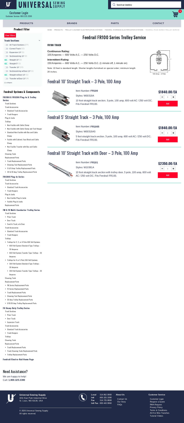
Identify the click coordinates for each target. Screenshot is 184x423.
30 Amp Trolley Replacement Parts (20, 299)
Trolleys (8, 121)
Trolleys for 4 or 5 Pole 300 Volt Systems (22, 260)
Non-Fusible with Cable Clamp (18, 125)
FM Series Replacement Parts (18, 285)
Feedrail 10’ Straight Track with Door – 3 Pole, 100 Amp (93, 153)
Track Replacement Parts (16, 161)
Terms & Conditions (158, 410)
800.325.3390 (26, 16)
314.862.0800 (106, 395)
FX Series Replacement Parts (18, 289)
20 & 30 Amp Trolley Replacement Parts (22, 172)
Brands (72, 23)
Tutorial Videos (156, 416)
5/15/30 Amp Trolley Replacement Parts (22, 303)
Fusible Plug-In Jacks (15, 201)
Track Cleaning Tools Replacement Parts (22, 351)
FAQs (119, 405)
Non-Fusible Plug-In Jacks (16, 198)
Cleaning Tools (10, 154)
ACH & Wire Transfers (159, 413)
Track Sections (10, 103)
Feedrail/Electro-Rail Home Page (18, 359)
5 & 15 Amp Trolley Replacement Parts (21, 168)
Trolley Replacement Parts (17, 354)
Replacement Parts (12, 157)
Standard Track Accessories (17, 110)
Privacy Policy (156, 407)
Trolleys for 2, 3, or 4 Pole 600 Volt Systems (23, 242)
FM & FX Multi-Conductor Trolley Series (21, 209)
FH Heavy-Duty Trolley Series (16, 308)
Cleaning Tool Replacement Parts (19, 164)
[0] (175, 14)
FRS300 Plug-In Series (13, 176)
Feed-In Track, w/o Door (16, 224)
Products (26, 23)
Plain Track (11, 217)
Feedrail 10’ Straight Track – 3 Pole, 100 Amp (84, 81)
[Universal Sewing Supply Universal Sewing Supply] (54, 4)
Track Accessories (12, 107)
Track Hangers (12, 114)
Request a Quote (157, 402)
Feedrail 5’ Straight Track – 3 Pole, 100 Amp (83, 117)
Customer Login (18, 12)
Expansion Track (13, 322)
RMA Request (156, 405)
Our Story (121, 402)
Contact (158, 23)
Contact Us (122, 399)
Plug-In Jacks (10, 118)
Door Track (11, 220)
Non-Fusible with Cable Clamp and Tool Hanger (24, 128)
